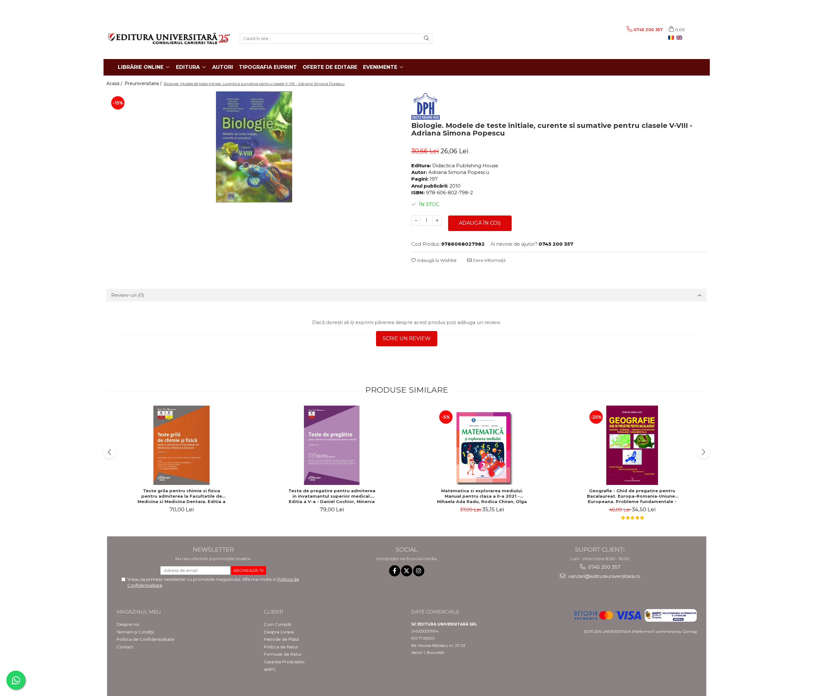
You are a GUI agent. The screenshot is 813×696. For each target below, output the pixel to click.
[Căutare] (426, 38)
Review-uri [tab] (127, 295)
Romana (672, 38)
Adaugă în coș (480, 223)
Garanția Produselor (284, 661)
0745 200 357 (603, 567)
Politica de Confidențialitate (145, 639)
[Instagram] (418, 570)
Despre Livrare (279, 631)
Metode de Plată (281, 639)
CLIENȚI (273, 612)
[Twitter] (406, 570)
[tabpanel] (254, 146)
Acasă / (115, 83)
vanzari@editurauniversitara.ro (603, 576)
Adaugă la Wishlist (436, 260)
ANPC (270, 669)
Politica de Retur (281, 646)
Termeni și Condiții (135, 631)
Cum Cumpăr (278, 624)
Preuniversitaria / (143, 83)
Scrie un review (407, 338)
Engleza (680, 38)
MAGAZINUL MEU (139, 612)
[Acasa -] (169, 38)
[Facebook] (394, 570)
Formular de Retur (283, 654)
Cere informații (489, 260)
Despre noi (128, 624)
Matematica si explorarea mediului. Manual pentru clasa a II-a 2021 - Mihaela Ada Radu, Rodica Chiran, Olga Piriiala (482, 496)
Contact (125, 646)
